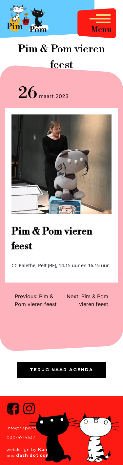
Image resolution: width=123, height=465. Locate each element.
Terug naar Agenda (61, 369)
